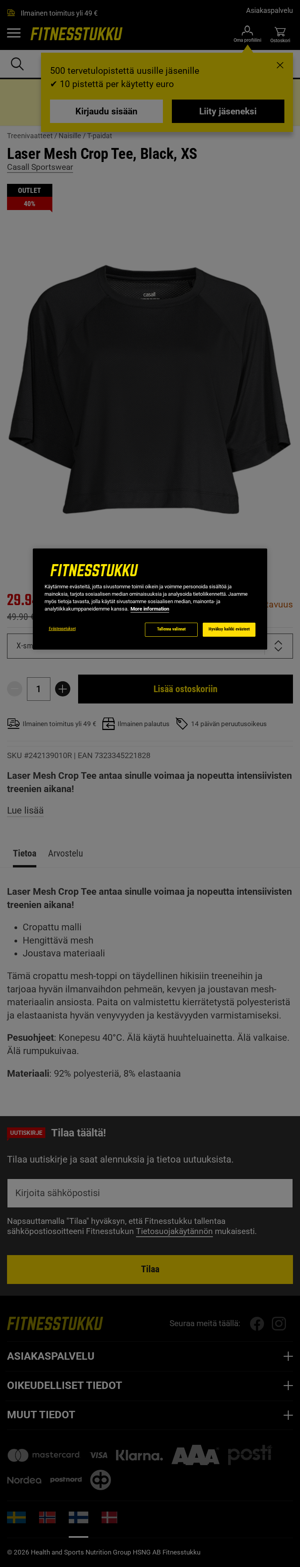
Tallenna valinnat (171, 629)
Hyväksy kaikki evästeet (229, 629)
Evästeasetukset (62, 628)
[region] (150, 599)
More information (149, 609)
